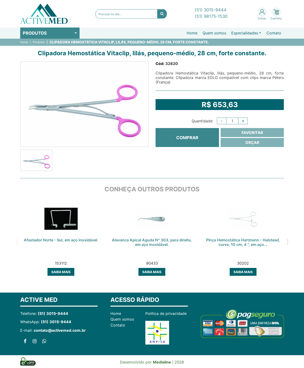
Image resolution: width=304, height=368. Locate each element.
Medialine (162, 362)
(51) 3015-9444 (211, 9)
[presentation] (17, 241)
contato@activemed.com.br (60, 330)
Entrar (262, 18)
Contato (273, 33)
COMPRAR (187, 137)
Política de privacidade (166, 313)
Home (192, 33)
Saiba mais (61, 272)
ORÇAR (252, 142)
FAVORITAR (252, 132)
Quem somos (214, 33)
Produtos (35, 33)
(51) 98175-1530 (211, 16)
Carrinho (276, 18)
